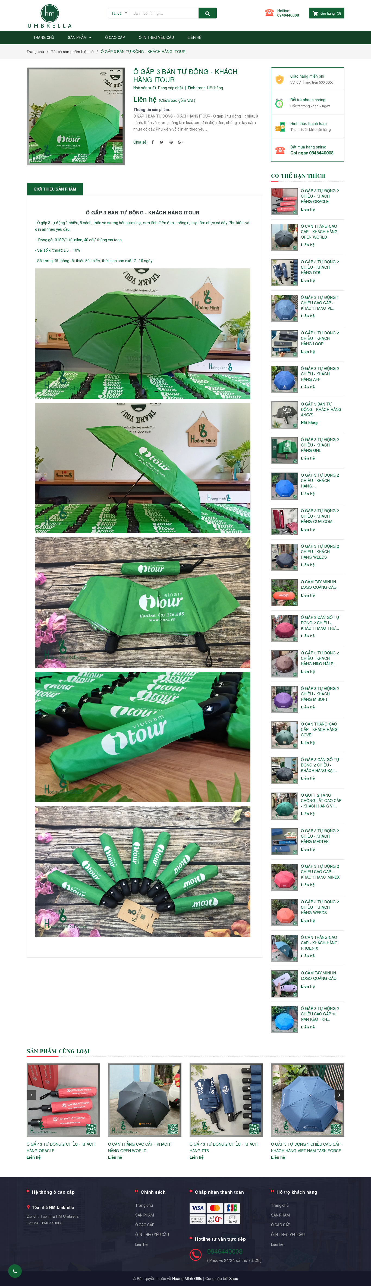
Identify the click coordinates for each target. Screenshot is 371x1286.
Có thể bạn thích (298, 176)
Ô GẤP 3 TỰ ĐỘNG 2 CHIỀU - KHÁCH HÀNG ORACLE (320, 196)
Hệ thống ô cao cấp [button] (53, 1192)
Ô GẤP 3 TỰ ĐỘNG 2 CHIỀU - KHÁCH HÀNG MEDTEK (320, 836)
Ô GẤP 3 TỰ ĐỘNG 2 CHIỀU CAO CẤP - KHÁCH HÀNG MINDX (320, 871)
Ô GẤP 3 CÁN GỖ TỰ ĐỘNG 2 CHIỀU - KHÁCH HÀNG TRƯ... (320, 623)
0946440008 (288, 15)
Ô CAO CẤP (145, 1225)
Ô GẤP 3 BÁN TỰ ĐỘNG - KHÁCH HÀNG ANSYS (321, 409)
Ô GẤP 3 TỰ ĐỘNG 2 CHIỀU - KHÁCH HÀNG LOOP (320, 338)
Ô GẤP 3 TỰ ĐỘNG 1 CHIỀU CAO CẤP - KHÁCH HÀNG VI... (320, 303)
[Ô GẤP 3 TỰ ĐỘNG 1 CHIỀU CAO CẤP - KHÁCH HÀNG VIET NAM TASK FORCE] (307, 1100)
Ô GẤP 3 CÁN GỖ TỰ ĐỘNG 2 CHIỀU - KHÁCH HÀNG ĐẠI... (320, 765)
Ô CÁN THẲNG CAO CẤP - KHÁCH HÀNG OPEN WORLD (319, 231)
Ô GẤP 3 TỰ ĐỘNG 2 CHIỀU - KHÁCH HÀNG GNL (320, 445)
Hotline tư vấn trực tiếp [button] (220, 1239)
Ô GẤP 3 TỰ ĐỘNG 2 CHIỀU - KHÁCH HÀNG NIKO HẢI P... (320, 658)
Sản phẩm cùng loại (58, 1051)
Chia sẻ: (140, 142)
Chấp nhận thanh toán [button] (219, 1192)
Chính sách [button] (153, 1192)
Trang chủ (144, 1205)
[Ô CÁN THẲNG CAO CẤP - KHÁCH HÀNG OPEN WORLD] (144, 1100)
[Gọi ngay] (15, 1271)
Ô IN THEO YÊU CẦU (152, 1235)
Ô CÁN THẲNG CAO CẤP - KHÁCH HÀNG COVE (319, 729)
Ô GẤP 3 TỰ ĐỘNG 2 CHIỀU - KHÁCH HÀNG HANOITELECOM (320, 481)
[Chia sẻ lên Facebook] (152, 142)
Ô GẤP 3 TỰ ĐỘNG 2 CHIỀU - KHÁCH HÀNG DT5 (320, 267)
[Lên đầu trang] (361, 1272)
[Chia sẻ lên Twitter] (162, 142)
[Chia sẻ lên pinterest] (171, 142)
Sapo (233, 1278)
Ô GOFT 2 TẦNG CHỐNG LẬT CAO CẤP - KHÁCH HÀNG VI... (321, 800)
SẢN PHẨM (144, 1215)
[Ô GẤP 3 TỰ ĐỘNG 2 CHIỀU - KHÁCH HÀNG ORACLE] (63, 1100)
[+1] (180, 142)
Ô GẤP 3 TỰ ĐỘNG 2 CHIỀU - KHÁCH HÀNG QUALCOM (320, 516)
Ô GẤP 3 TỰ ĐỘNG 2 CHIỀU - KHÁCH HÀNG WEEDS (320, 551)
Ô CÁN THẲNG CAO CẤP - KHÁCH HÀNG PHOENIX (319, 943)
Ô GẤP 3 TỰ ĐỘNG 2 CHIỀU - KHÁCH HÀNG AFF (320, 374)
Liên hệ (141, 1244)
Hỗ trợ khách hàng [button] (296, 1192)
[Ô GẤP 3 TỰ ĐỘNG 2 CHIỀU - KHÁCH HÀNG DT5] (226, 1100)
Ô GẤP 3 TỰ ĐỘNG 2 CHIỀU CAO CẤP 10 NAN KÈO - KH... (320, 1014)
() (330, 13)
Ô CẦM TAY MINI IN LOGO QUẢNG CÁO (319, 584)
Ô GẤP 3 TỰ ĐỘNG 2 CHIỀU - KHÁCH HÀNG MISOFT (320, 694)
